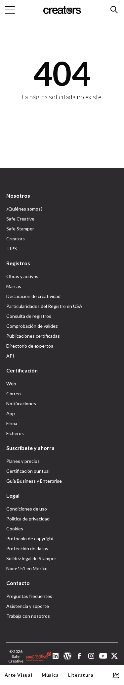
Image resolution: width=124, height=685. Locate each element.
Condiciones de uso (26, 509)
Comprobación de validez (32, 326)
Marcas (13, 286)
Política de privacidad (28, 518)
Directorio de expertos (29, 346)
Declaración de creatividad (33, 296)
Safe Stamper (20, 228)
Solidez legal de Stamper (31, 558)
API (10, 356)
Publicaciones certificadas (33, 336)
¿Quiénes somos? (24, 209)
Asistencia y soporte (27, 606)
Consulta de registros (28, 316)
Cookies (14, 528)
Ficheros (15, 433)
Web (11, 383)
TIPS (11, 248)
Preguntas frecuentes (29, 596)
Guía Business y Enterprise (34, 481)
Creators (15, 238)
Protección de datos (27, 548)
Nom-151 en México (27, 568)
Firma (11, 423)
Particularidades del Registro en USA (44, 306)
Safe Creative (20, 218)
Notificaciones (21, 403)
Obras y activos (22, 276)
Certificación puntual (28, 471)
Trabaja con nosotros (28, 616)
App (10, 413)
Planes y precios (23, 461)
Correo (13, 393)
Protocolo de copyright (30, 538)
